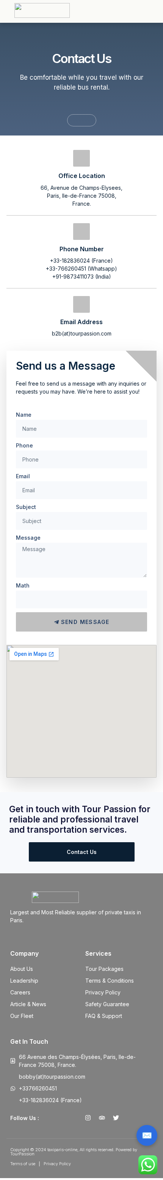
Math (23, 585)
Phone (24, 445)
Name (23, 414)
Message (28, 537)
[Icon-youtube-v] (130, 1118)
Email (23, 476)
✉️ (147, 1135)
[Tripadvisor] (102, 1118)
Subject (26, 507)
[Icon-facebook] (74, 1118)
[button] (160, 10)
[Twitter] (116, 1118)
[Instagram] (88, 1118)
